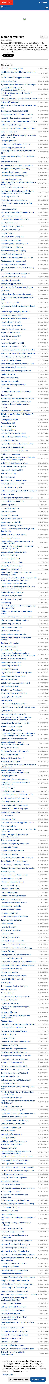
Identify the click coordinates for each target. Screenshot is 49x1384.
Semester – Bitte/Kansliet (10, 889)
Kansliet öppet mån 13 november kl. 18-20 (16, 357)
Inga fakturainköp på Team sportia (13, 367)
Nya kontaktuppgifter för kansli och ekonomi (17, 444)
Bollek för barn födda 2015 (10, 631)
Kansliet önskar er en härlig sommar (14, 1052)
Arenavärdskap (6, 982)
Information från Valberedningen (12, 1345)
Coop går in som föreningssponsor (14, 1178)
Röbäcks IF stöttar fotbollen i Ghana (14, 1117)
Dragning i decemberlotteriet (11, 179)
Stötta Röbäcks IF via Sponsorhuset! (14, 861)
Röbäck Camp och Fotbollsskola (13, 148)
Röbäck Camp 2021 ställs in (11, 624)
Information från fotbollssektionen (13, 264)
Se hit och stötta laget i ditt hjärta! (13, 1124)
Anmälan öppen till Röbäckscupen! (13, 976)
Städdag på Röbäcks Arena (11, 930)
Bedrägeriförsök (7, 395)
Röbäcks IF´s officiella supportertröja (14, 1335)
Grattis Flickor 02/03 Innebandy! (12, 1328)
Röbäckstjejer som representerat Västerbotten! (18, 868)
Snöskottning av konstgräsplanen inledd (15, 312)
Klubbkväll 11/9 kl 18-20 (9, 1045)
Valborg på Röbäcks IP (9, 420)
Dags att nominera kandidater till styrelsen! (16, 673)
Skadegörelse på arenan (10, 1267)
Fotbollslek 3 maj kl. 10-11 (10, 761)
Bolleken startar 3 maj (9, 81)
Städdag (4, 407)
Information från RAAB (9, 1012)
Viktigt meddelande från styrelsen (13, 1110)
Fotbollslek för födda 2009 (10, 1314)
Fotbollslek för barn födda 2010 (12, 1232)
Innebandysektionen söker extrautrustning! (16, 118)
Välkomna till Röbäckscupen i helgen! (14, 463)
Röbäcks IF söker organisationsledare (15, 1200)
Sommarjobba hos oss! (9, 515)
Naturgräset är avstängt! (9, 748)
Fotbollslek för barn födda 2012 (12, 941)
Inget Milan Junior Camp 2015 (11, 1338)
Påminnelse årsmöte (8, 512)
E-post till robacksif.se (9, 223)
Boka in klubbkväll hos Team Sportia (14, 944)
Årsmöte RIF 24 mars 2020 (10, 840)
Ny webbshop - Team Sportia (11, 519)
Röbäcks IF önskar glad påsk (11, 958)
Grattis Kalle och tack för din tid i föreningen (17, 857)
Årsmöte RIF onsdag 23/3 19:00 (12, 526)
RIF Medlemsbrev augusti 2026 (12, 69)
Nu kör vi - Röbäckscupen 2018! (12, 1063)
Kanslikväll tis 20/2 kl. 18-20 (11, 322)
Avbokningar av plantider (10, 381)
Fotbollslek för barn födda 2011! (12, 1185)
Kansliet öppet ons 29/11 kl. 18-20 (13, 346)
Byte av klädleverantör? (9, 892)
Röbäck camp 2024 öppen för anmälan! (15, 273)
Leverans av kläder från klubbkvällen (14, 1031)
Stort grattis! (5, 388)
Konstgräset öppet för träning (12, 284)
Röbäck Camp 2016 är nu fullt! (12, 1228)
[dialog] (24, 1370)
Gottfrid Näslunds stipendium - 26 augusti (16, 391)
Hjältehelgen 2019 (7, 934)
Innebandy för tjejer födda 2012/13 (13, 714)
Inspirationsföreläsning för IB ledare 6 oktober (17, 212)
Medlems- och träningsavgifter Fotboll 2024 (17, 257)
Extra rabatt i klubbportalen (10, 280)
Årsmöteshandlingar (8, 430)
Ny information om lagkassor (11, 216)
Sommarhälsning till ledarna (11, 240)
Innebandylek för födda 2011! (11, 1134)
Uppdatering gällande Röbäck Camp (14, 779)
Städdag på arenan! (8, 477)
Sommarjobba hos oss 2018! (11, 1106)
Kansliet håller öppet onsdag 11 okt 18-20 (16, 371)
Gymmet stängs (6, 711)
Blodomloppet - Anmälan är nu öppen (14, 986)
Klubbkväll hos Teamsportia (11, 910)
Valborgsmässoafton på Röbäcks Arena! (16, 955)
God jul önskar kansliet (9, 1000)
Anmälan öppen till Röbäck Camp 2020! (15, 798)
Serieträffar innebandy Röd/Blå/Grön (14, 200)
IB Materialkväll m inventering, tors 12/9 (15, 219)
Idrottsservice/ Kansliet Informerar (13, 896)
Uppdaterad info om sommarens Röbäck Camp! (18, 1113)
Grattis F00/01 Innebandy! (10, 1181)
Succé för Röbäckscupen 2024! (12, 254)
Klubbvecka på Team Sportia (11, 726)
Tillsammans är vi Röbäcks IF (11, 569)
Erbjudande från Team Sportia (11, 332)
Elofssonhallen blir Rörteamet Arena (14, 172)
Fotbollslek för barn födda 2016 (12, 484)
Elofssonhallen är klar (9, 989)
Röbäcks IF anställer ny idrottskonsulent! (15, 1042)
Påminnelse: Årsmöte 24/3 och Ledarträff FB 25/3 (19, 99)
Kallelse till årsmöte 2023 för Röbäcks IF (15, 437)
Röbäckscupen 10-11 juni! (10, 1207)
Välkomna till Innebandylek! (11, 899)
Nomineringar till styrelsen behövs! (13, 433)
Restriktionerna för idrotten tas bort (14, 534)
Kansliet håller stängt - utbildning (13, 979)
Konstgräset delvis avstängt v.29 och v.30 (16, 1056)
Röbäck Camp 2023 (8, 423)
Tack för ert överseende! (9, 378)
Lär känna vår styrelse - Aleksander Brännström (18, 1254)
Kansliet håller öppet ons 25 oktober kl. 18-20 (17, 364)
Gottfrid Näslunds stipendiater (12, 1274)
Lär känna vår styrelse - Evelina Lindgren (15, 1244)
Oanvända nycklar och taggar (11, 360)
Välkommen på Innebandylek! (11, 125)
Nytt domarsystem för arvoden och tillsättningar (18, 85)
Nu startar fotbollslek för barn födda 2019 (16, 144)
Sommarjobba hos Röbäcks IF (12, 315)
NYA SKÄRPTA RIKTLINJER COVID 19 (14, 704)
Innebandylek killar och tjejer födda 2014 (15, 723)
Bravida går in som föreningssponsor (14, 1164)
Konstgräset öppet (8, 788)
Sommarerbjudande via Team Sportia (14, 244)
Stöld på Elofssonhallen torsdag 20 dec (15, 996)
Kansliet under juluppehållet (11, 336)
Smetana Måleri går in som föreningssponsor (17, 1171)
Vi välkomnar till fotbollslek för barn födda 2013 (18, 962)
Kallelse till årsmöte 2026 (10, 102)
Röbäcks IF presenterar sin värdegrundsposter (18, 965)
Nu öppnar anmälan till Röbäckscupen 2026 (17, 114)
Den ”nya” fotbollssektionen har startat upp (16, 948)
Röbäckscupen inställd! (9, 754)
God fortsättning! (7, 993)
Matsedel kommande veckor (11, 1144)
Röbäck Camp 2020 (8, 819)
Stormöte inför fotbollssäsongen (13, 1310)
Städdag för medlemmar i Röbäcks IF (14, 1073)
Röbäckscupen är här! (9, 1148)
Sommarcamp (6, 603)
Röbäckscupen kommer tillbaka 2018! (14, 1120)
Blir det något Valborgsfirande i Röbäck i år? (17, 498)
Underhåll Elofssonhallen (10, 1003)
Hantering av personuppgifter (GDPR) (14, 1066)
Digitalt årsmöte (7, 816)
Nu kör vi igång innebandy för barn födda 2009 (18, 1277)
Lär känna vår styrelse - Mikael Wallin (14, 1248)
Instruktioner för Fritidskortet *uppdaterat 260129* (19, 121)
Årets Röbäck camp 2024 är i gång (13, 251)
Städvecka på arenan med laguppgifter (15, 751)
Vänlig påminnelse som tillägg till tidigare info (17, 823)
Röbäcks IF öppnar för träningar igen (14, 809)
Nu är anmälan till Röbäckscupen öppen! (15, 864)
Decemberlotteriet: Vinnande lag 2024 (14, 176)
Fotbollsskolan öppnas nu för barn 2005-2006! (18, 1188)
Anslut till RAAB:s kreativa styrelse (13, 466)
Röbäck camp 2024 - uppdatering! (13, 261)
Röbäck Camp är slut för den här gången (15, 1288)
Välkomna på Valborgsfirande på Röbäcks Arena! (19, 491)
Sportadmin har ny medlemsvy (12, 247)
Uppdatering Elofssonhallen (11, 662)
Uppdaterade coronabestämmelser (14, 552)
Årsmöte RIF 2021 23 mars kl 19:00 (13, 659)
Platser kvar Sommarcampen (11, 596)
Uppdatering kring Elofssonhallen (13, 676)
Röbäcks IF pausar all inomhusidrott (14, 693)
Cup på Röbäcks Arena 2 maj (11, 1303)
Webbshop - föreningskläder (11, 802)
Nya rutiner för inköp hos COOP (12, 470)
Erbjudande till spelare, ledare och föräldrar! (17, 1157)
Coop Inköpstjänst (7, 233)
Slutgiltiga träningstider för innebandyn (15, 1281)
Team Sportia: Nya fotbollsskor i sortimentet (17, 165)
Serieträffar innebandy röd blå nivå (13, 385)
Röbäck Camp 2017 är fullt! (10, 1191)
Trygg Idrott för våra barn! (10, 885)
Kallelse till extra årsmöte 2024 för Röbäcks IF (17, 294)
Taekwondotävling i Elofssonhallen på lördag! (17, 1204)
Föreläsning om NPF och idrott (12, 1174)
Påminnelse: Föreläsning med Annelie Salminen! (18, 1024)
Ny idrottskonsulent (8, 374)
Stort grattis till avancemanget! (12, 566)
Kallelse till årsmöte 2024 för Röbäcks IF (15, 319)
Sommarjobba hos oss (9, 440)
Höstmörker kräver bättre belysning (14, 903)
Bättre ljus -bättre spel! (9, 132)
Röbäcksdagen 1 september (11, 906)
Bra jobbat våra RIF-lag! (9, 913)
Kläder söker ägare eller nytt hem (13, 447)
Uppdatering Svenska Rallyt (11, 522)
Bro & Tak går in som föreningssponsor (15, 1160)
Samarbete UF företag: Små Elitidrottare (15, 188)
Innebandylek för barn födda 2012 (13, 1028)
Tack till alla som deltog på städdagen (15, 1069)
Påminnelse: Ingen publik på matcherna (15, 620)
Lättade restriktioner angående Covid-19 (15, 683)
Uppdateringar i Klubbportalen (12, 562)
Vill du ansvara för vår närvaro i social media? (17, 287)
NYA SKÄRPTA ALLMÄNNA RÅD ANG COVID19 (18, 707)
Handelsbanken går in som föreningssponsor (17, 1167)
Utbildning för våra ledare (10, 937)
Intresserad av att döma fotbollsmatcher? (16, 411)
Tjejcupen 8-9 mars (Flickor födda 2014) (15, 169)
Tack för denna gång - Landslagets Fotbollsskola (19, 1294)
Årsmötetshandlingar (8, 826)
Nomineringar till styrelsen (10, 538)
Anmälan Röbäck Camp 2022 (11, 487)
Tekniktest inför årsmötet (10, 643)
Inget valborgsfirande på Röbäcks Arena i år (17, 795)
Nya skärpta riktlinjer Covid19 (11, 697)
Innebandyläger (6, 700)
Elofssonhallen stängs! (9, 679)
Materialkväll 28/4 (12, 37)
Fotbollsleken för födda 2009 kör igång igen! (17, 1284)
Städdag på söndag (8, 1138)
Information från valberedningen (12, 851)
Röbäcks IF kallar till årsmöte (11, 969)
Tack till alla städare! (8, 1131)
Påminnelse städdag (8, 473)
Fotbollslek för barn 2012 (10, 1083)
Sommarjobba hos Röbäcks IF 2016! (14, 1263)
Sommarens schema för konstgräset (14, 1331)
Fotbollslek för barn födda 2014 (12, 791)
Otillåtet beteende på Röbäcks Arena (14, 917)
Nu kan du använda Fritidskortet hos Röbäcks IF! (18, 128)
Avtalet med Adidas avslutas (11, 878)
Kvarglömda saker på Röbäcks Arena (14, 1291)
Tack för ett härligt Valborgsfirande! (14, 480)
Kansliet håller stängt (8, 951)
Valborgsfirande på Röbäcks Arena (14, 1307)
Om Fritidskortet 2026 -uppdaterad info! (15, 78)
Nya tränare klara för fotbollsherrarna (14, 1270)
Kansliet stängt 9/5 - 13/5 (10, 1076)
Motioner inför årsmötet (9, 847)
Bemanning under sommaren (11, 920)
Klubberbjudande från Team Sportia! (14, 1141)
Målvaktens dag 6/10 (8, 1035)
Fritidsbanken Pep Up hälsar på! (12, 592)
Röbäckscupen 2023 (8, 426)
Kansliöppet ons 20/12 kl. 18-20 (12, 343)
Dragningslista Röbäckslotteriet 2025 (14, 111)
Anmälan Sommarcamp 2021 (11, 599)
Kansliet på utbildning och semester (14, 1049)
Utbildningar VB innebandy (10, 230)
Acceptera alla (38, 1379)
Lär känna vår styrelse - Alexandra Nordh (15, 1251)
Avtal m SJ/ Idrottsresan (9, 339)
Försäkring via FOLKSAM (10, 197)
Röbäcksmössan (7, 1021)
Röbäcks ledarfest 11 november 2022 (14, 451)
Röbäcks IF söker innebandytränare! (14, 739)
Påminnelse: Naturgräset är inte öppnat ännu (17, 617)
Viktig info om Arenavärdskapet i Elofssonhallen (18, 353)
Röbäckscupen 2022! (8, 505)
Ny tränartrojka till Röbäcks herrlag (13, 329)
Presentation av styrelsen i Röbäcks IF (14, 1059)
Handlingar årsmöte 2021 (10, 646)
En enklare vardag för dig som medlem (15, 844)
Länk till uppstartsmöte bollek (12, 627)
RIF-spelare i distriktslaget (10, 559)
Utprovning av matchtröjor (10, 812)
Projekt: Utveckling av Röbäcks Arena (14, 875)
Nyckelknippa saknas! (9, 209)
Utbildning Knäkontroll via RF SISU (13, 277)
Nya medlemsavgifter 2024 (10, 303)
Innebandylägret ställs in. (10, 686)
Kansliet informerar (8, 871)
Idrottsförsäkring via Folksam (11, 326)
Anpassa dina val (9, 1374)
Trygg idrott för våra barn (10, 555)
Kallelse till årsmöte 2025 (10, 162)
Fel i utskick (5, 291)
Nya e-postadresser (8, 1214)
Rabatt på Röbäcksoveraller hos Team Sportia (17, 398)
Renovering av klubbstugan (11, 1127)
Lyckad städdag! (7, 923)
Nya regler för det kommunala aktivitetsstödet (17, 1349)
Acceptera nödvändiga (19, 1379)
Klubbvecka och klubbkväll (10, 454)
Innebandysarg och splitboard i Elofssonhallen (18, 350)
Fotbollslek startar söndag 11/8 (12, 237)
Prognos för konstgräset (10, 508)
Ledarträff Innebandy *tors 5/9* (12, 226)
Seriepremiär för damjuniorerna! (12, 758)
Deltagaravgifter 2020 (9, 776)
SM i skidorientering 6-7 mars (11, 650)
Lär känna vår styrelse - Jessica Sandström (16, 1241)
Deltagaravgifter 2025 (9, 141)
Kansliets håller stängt (9, 927)
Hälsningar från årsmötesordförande (14, 805)
